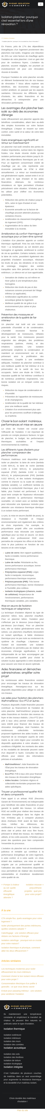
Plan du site (22, 1110)
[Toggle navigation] (40, 4)
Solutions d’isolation (9, 38)
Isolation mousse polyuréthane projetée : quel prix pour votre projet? (33, 889)
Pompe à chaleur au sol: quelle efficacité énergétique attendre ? (11, 891)
